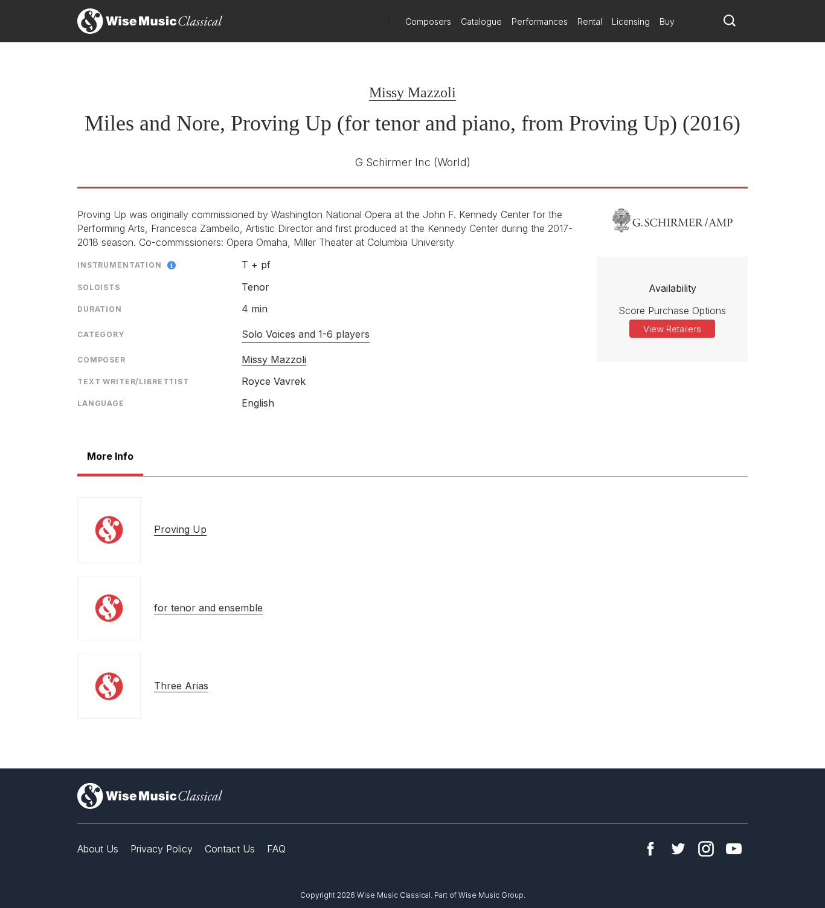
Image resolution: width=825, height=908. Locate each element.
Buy (667, 21)
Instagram (706, 849)
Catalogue (481, 21)
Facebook (650, 849)
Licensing (631, 21)
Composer (101, 359)
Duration (99, 309)
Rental (589, 21)
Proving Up (180, 529)
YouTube (734, 849)
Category (100, 334)
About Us (97, 849)
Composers (428, 21)
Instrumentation (119, 264)
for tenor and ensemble (208, 608)
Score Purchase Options (672, 310)
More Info (110, 456)
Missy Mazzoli (412, 92)
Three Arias (181, 686)
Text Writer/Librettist (133, 381)
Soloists (98, 287)
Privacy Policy (161, 849)
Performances (540, 21)
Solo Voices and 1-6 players (306, 334)
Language (100, 403)
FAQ (276, 849)
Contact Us (230, 849)
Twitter (678, 849)
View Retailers (672, 329)
